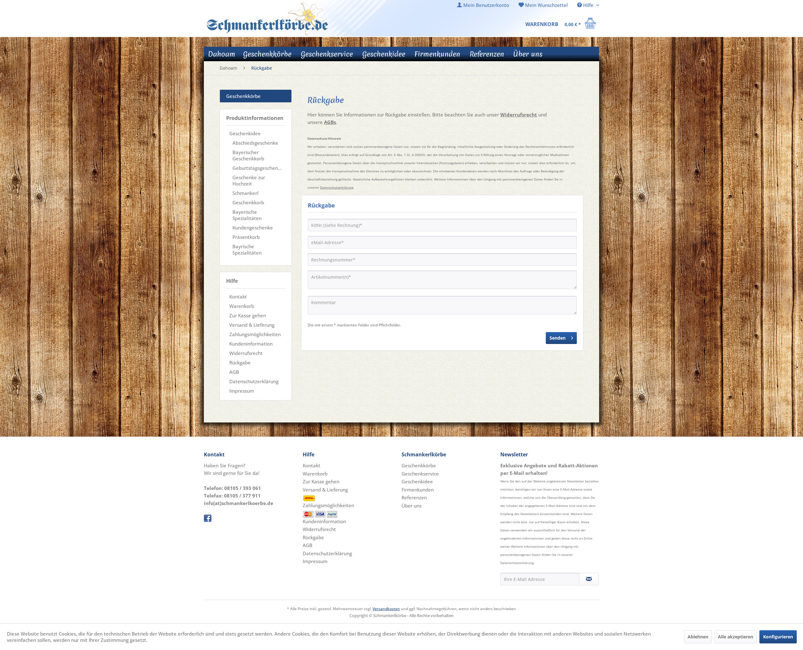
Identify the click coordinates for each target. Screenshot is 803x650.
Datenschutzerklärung (254, 381)
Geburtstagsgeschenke (257, 168)
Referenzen (414, 497)
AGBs (330, 122)
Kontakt (238, 296)
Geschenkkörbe (243, 96)
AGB (234, 372)
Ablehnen (698, 637)
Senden (558, 338)
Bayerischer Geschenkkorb (248, 155)
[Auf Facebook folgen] (252, 518)
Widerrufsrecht (246, 353)
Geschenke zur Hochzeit (248, 180)
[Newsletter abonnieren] (589, 579)
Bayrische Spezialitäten (247, 249)
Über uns (412, 505)
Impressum (241, 391)
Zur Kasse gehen (247, 315)
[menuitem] (483, 5)
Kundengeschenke (252, 227)
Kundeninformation (251, 344)
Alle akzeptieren (735, 637)
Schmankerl (245, 193)
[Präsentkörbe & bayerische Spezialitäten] (267, 19)
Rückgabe (240, 362)
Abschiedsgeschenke (255, 143)
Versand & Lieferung (251, 325)
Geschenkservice (420, 473)
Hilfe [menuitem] (588, 5)
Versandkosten (386, 608)
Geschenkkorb (248, 202)
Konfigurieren (778, 637)
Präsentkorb (246, 237)
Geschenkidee (245, 133)
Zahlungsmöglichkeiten (255, 334)
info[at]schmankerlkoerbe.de (238, 503)
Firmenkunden (418, 489)
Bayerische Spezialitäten (247, 215)
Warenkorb (241, 306)
